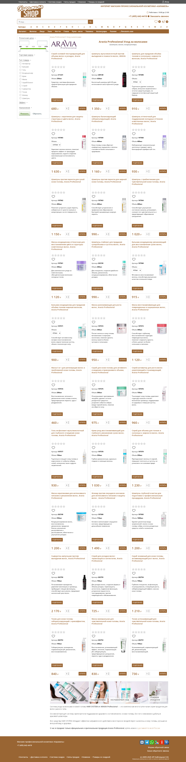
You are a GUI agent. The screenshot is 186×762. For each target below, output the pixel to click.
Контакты (23, 2)
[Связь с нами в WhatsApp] (152, 744)
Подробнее (57, 100)
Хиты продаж (70, 2)
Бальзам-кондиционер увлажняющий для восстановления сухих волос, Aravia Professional (149, 244)
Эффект (22, 102)
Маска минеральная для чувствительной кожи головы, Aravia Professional (108, 621)
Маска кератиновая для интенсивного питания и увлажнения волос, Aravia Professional (68, 495)
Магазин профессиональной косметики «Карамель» (40, 742)
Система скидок (55, 2)
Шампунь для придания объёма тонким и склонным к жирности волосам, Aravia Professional (146, 56)
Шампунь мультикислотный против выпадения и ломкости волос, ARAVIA (109, 54)
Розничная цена (26, 38)
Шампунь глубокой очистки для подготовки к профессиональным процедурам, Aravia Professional (147, 495)
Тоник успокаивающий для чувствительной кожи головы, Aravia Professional (148, 621)
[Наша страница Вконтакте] (142, 744)
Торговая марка (26, 55)
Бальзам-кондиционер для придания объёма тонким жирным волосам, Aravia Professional (68, 307)
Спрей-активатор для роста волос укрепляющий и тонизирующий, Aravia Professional (147, 370)
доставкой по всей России (149, 728)
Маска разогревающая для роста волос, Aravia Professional (106, 306)
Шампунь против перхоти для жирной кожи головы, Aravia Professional (109, 180)
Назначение (24, 107)
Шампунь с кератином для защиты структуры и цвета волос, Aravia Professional (67, 119)
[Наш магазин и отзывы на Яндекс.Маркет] (166, 744)
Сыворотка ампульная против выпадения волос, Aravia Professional (68, 557)
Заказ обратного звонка (158, 751)
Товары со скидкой (96, 2)
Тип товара (24, 60)
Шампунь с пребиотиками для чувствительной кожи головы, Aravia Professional (148, 181)
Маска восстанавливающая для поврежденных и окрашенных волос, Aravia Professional (149, 307)
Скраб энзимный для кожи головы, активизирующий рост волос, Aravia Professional (148, 558)
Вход (167, 2)
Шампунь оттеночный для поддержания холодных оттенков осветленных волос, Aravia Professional (147, 120)
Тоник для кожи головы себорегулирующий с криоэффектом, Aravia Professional (68, 621)
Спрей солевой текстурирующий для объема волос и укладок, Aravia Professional (68, 56)
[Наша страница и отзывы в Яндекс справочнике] (162, 744)
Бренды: (22, 27)
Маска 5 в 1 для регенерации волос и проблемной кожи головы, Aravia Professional (68, 370)
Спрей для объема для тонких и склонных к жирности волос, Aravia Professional (148, 433)
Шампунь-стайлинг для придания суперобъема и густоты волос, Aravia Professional (108, 244)
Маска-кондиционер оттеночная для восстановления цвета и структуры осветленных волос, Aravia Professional (68, 245)
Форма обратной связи (158, 747)
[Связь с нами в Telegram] (147, 744)
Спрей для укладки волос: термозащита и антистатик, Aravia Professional (107, 558)
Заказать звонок (159, 16)
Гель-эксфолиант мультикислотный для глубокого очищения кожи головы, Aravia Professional (67, 433)
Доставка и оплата (38, 2)
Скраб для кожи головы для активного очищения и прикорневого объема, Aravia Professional (109, 370)
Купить (82, 108)
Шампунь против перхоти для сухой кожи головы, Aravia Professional (67, 180)
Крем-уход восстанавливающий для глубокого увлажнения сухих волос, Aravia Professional (108, 433)
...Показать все (126, 31)
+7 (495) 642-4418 (138, 16)
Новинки (82, 2)
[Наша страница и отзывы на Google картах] (157, 744)
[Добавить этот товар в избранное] (53, 71)
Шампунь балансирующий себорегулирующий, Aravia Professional (104, 119)
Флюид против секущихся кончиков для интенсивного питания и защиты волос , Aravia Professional (108, 495)
